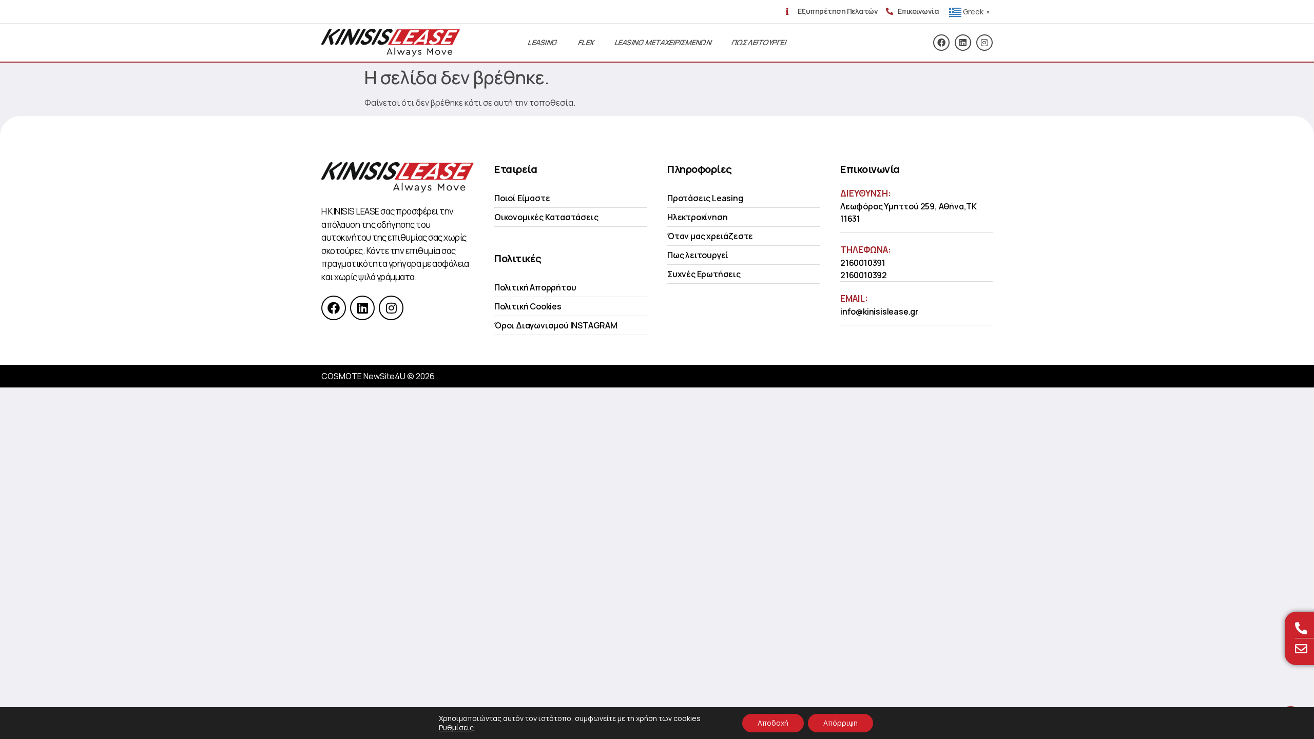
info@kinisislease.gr (879, 311)
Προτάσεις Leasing (705, 198)
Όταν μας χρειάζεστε (710, 236)
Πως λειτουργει (759, 42)
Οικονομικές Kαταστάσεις (546, 217)
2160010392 (863, 275)
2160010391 (862, 262)
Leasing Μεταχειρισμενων (663, 42)
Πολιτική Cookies (528, 306)
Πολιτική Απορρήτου (535, 287)
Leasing (542, 42)
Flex (586, 42)
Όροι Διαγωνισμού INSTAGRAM (555, 325)
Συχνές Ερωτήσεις (704, 274)
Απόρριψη (840, 723)
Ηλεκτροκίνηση (697, 217)
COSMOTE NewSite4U (363, 376)
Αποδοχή (773, 723)
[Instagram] (984, 42)
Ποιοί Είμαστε (522, 198)
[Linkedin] (963, 42)
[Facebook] (941, 42)
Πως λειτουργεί (697, 255)
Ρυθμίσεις (456, 727)
